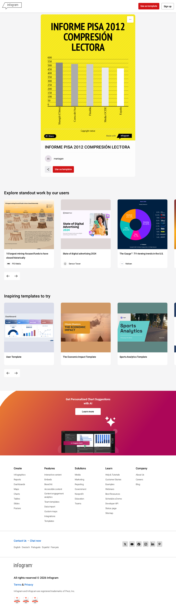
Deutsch (26, 547)
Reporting (79, 484)
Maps (16, 489)
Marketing (79, 479)
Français (55, 547)
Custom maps (50, 511)
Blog (138, 484)
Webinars (109, 489)
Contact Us (20, 540)
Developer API (111, 503)
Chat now (35, 540)
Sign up (168, 6)
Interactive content (53, 474)
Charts (17, 494)
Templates (49, 521)
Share (51, 136)
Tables (17, 498)
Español (45, 547)
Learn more (88, 411)
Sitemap (109, 513)
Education (79, 498)
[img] (59, 84)
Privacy (28, 584)
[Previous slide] (8, 276)
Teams (78, 503)
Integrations (49, 516)
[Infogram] (12, 6)
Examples (109, 484)
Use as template (148, 6)
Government (80, 489)
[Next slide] (16, 276)
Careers (139, 479)
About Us (140, 474)
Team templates (51, 502)
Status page (111, 508)
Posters (17, 508)
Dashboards (19, 484)
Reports (17, 479)
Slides (16, 503)
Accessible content (53, 489)
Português (36, 547)
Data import (49, 506)
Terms (17, 584)
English (17, 547)
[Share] (48, 169)
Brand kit (48, 484)
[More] (130, 19)
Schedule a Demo (113, 498)
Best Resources (112, 494)
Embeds (48, 479)
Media (78, 474)
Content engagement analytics (54, 495)
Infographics (19, 474)
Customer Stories (113, 479)
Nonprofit (79, 494)
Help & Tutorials (112, 474)
